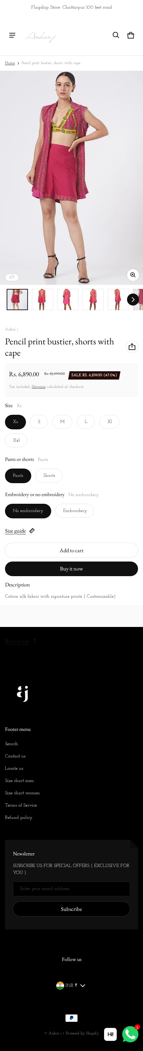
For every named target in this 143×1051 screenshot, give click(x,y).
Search (11, 744)
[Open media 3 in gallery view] (67, 299)
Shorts (49, 475)
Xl (109, 421)
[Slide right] (133, 300)
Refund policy (18, 817)
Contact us (15, 756)
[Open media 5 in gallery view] (118, 299)
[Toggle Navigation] (12, 35)
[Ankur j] (40, 35)
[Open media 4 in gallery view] (93, 299)
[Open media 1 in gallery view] (17, 299)
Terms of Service (21, 805)
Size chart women (22, 793)
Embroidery (75, 510)
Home (10, 63)
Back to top (17, 641)
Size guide (15, 530)
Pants (18, 475)
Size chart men (19, 780)
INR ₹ (71, 985)
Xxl (16, 440)
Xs (15, 421)
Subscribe (71, 909)
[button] (116, 35)
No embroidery (28, 510)
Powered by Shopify (82, 1033)
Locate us (14, 768)
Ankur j (55, 1033)
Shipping (39, 387)
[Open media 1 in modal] (71, 178)
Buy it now (71, 568)
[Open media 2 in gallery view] (42, 299)
